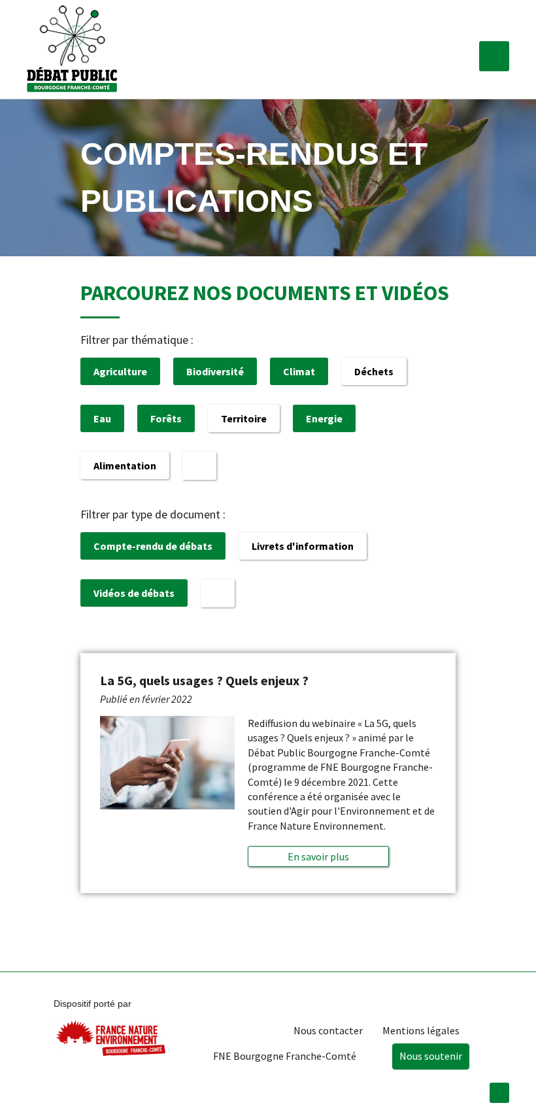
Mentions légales (421, 1030)
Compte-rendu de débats (152, 545)
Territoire (244, 418)
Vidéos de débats (134, 593)
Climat (299, 371)
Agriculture (120, 371)
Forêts (166, 418)
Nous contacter (328, 1030)
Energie (324, 418)
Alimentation (124, 465)
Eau (102, 418)
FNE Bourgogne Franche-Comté (284, 1055)
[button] (494, 56)
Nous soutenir (430, 1055)
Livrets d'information (303, 545)
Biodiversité (215, 371)
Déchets (374, 371)
